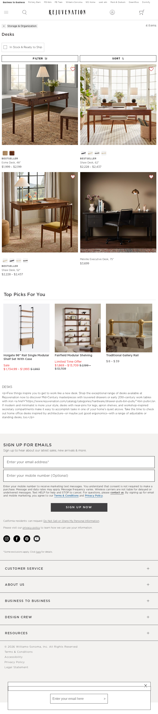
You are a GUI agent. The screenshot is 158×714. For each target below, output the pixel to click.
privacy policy (31, 528)
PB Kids (47, 2)
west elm (103, 2)
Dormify (146, 2)
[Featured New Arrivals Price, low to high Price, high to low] (118, 60)
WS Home (90, 2)
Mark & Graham (117, 2)
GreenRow (134, 2)
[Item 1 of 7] (40, 104)
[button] (24, 12)
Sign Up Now (79, 507)
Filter (38, 58)
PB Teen (59, 2)
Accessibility (14, 657)
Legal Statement (16, 667)
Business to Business (14, 2)
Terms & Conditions (19, 652)
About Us (15, 584)
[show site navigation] (6, 12)
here (38, 552)
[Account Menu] (112, 12)
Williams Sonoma (74, 2)
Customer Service (24, 568)
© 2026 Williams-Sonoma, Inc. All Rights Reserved (41, 647)
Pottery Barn (34, 2)
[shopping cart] (141, 12)
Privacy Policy (15, 662)
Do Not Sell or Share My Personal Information (71, 521)
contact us (117, 492)
